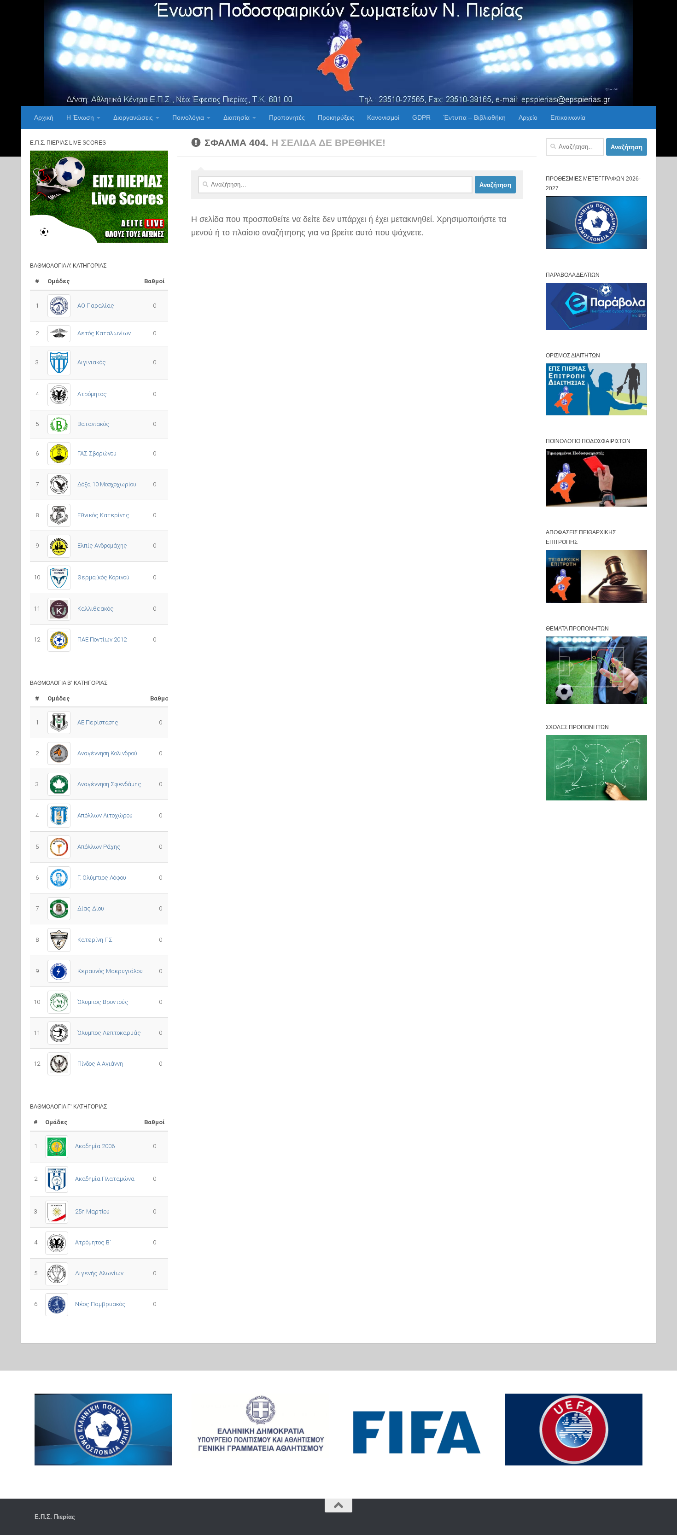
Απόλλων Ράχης (99, 846)
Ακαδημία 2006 (95, 1146)
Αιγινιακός (91, 362)
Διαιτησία (236, 117)
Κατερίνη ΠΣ (94, 939)
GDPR (421, 117)
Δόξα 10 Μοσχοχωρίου (106, 484)
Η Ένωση (80, 117)
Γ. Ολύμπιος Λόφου (101, 877)
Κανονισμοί (383, 117)
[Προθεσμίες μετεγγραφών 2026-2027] (596, 247)
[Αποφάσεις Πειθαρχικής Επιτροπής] (596, 600)
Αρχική (43, 117)
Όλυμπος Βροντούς (102, 1001)
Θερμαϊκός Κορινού (103, 577)
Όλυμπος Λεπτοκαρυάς (109, 1032)
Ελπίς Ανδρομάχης (102, 545)
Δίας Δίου (90, 908)
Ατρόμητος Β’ (93, 1242)
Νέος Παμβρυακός (100, 1304)
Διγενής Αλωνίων (99, 1273)
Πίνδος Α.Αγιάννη (100, 1063)
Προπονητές (287, 117)
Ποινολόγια (188, 117)
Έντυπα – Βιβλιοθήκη (475, 117)
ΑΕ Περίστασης (97, 722)
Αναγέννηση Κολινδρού (107, 753)
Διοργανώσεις (133, 117)
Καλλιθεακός (95, 608)
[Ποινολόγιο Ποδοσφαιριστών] (596, 504)
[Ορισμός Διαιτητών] (596, 413)
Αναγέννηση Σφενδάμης (109, 784)
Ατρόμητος (92, 394)
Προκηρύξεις (336, 117)
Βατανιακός (93, 423)
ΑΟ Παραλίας (95, 305)
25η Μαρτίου (92, 1211)
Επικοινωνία (567, 117)
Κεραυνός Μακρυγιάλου (110, 971)
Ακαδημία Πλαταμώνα (104, 1178)
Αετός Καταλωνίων (104, 333)
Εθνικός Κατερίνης (103, 515)
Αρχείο (528, 117)
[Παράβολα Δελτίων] (596, 327)
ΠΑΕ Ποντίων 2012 (102, 639)
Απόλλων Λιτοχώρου (105, 815)
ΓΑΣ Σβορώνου (97, 453)
